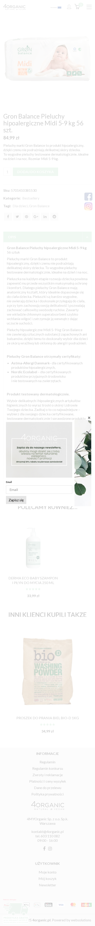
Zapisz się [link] (16, 500)
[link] (39, 450)
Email (9, 482)
